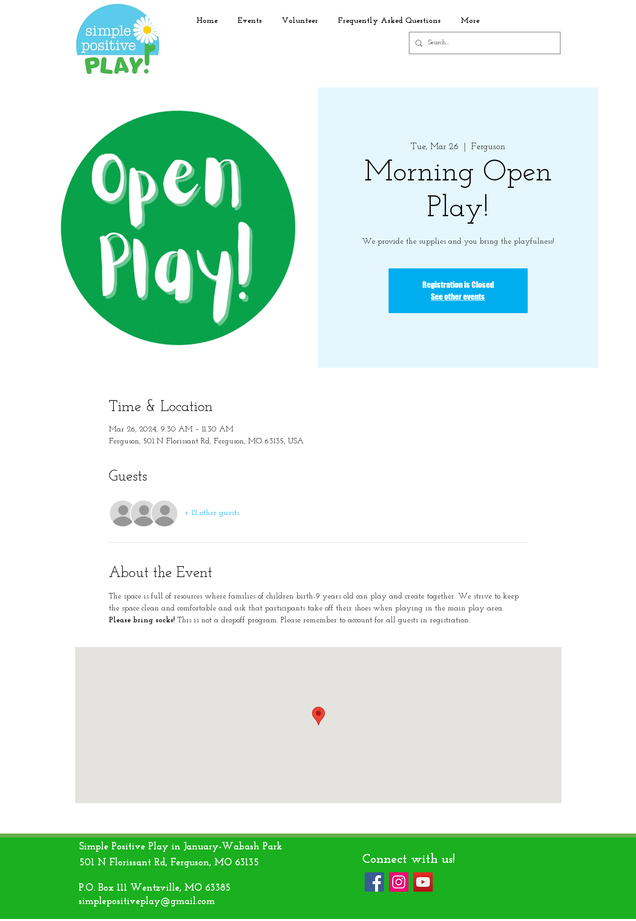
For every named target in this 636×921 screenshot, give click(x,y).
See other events (458, 296)
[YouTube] (423, 882)
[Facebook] (374, 882)
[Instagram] (398, 882)
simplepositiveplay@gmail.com (147, 902)
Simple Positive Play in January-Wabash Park (180, 847)
